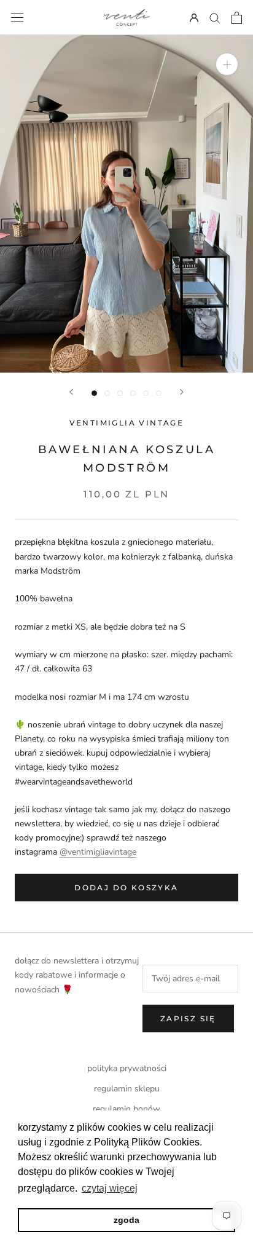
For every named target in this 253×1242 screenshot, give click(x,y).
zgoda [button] (126, 1220)
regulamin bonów (126, 1109)
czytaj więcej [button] (110, 1188)
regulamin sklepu (127, 1088)
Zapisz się (188, 1018)
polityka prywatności (126, 1068)
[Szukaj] (214, 17)
